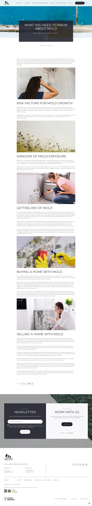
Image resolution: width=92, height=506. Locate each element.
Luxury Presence (63, 498)
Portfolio (19, 3)
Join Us (70, 3)
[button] (67, 424)
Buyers (52, 3)
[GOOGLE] (83, 464)
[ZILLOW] (86, 464)
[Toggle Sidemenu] (86, 3)
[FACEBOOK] (73, 464)
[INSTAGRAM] (76, 464)
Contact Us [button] (79, 3)
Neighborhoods (28, 480)
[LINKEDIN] (80, 464)
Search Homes (61, 3)
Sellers (27, 3)
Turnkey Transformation (40, 3)
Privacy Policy (31, 427)
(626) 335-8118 (70, 432)
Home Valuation (38, 480)
